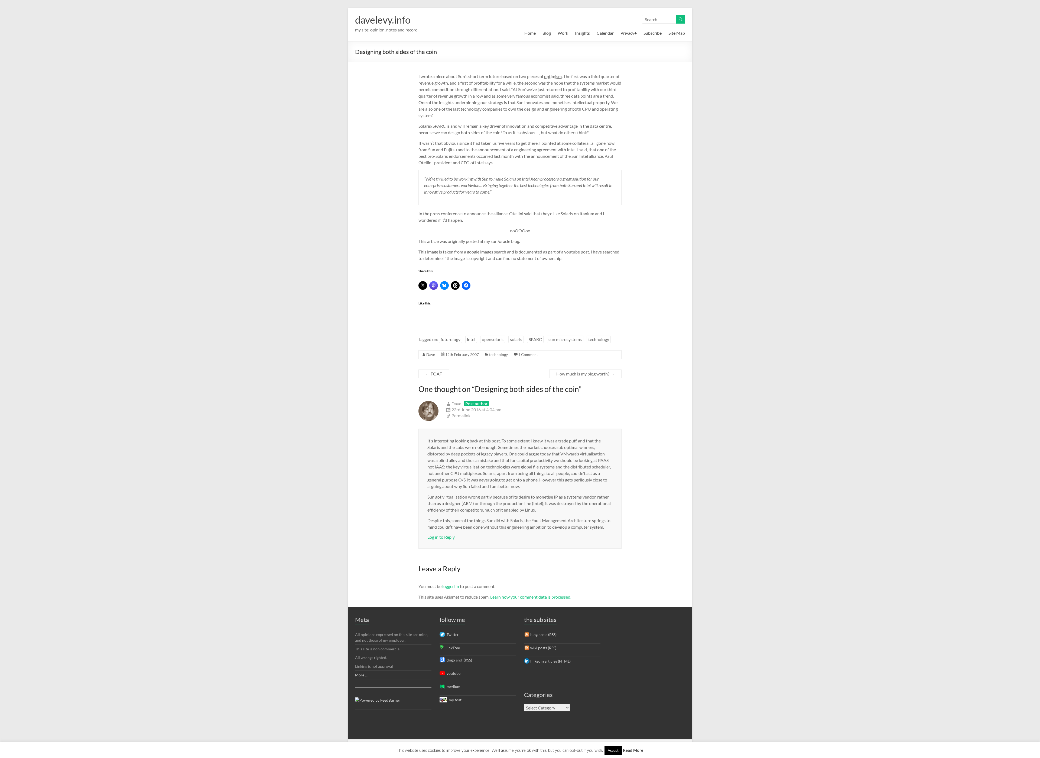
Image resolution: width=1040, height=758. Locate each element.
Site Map (676, 33)
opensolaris (492, 339)
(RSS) (467, 660)
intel (471, 339)
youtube (452, 673)
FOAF (433, 373)
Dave (430, 354)
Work (563, 33)
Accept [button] (613, 750)
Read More (633, 750)
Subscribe (653, 33)
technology (598, 339)
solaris (516, 339)
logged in (450, 586)
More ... (361, 675)
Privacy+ (628, 33)
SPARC (535, 339)
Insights (582, 33)
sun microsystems (565, 339)
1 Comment (528, 354)
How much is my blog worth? (585, 373)
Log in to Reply (441, 536)
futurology (450, 339)
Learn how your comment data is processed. (530, 596)
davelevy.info (383, 20)
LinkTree (452, 647)
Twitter (452, 634)
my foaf (454, 700)
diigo (450, 660)
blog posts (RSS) (543, 634)
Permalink (460, 415)
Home (530, 33)
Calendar (605, 33)
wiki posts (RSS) (542, 647)
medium (452, 686)
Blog (546, 33)
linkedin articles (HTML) (550, 661)
